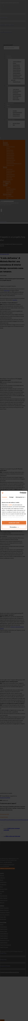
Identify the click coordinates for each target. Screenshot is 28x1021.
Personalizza (13, 527)
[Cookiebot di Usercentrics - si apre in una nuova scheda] (20, 493)
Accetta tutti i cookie (14, 522)
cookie (10, 504)
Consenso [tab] (4, 497)
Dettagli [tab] (11, 497)
